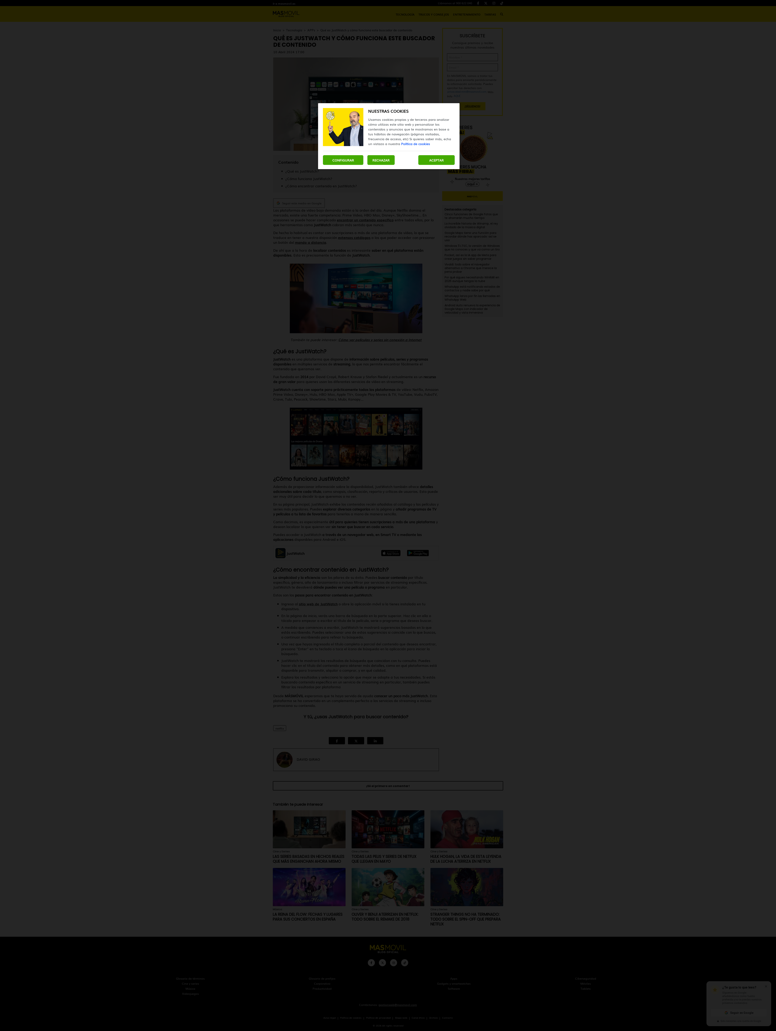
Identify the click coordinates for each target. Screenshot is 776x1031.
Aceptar (436, 160)
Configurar (343, 160)
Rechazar (381, 160)
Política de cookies (415, 143)
